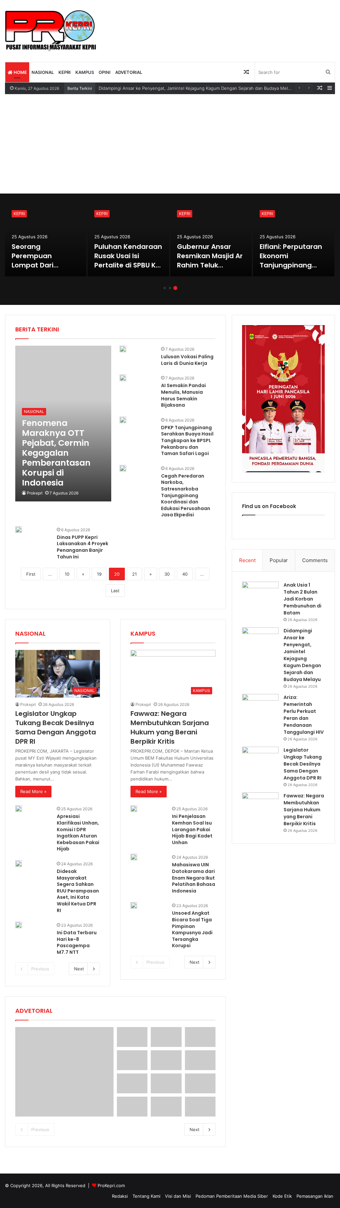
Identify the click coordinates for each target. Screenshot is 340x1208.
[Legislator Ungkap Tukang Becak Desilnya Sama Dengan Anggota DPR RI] (293, 239)
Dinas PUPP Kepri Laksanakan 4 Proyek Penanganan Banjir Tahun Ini (82, 547)
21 (134, 574)
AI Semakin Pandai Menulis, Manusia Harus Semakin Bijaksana (183, 395)
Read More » (33, 791)
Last (115, 590)
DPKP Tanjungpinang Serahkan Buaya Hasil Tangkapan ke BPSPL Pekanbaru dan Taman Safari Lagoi (187, 440)
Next (79, 968)
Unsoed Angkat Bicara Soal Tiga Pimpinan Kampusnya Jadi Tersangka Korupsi (192, 929)
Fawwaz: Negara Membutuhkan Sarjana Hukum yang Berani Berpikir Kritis (169, 727)
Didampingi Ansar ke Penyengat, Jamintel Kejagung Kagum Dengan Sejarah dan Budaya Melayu (302, 655)
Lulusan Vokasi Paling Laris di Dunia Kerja (187, 360)
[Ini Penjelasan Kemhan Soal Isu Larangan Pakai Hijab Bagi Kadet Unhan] (133, 808)
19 (99, 574)
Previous (40, 968)
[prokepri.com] (50, 31)
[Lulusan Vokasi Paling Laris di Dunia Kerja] (123, 349)
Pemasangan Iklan (315, 1196)
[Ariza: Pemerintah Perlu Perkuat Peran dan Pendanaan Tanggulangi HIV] (211, 239)
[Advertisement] (170, 143)
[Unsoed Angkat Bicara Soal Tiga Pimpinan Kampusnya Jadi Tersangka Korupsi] (133, 905)
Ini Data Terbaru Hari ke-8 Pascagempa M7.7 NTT (77, 942)
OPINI (105, 72)
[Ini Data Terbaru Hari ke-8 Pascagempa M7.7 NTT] (18, 925)
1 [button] (165, 288)
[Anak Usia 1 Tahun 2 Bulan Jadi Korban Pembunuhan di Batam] (45, 239)
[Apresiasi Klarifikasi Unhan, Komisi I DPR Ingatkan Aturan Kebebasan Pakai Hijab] (18, 808)
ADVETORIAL (128, 72)
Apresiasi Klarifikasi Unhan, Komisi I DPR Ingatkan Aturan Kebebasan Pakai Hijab (78, 832)
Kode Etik (282, 1196)
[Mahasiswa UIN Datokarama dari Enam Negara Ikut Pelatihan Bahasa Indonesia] (133, 857)
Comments (315, 560)
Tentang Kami (146, 1196)
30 (167, 574)
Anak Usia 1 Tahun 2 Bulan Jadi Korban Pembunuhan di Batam (45, 260)
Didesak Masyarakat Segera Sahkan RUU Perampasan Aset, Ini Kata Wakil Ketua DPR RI (78, 891)
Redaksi (120, 1196)
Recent (247, 560)
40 (185, 574)
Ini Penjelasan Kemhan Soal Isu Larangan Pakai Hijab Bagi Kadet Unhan (192, 829)
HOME (20, 72)
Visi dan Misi (178, 1196)
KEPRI (64, 72)
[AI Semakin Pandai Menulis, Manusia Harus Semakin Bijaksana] (123, 377)
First (31, 574)
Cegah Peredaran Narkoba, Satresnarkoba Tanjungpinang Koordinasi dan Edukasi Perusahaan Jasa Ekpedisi (185, 495)
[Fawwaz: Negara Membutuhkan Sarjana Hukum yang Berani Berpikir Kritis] (260, 804)
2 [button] (170, 288)
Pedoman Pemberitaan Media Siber (232, 1196)
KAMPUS (84, 72)
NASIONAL (43, 72)
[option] (45, 239)
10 (67, 574)
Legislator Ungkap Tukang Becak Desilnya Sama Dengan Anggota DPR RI (290, 265)
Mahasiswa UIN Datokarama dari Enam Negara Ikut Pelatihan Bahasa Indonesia (193, 877)
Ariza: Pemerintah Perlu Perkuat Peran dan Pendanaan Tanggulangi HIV (210, 260)
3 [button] (175, 288)
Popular (279, 560)
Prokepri (34, 492)
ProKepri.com (111, 1185)
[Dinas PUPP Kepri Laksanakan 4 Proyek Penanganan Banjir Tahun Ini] (18, 529)
